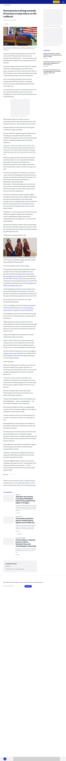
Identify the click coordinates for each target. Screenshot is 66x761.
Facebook (9, 474)
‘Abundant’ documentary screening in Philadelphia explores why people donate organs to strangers (25, 500)
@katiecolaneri (10, 569)
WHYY (5, 2)
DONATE (57, 2)
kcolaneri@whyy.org (20, 569)
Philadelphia (7, 4)
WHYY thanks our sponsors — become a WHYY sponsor (18, 116)
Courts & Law (19, 516)
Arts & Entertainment (21, 538)
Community (18, 494)
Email (14, 474)
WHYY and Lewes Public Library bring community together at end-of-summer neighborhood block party (52, 71)
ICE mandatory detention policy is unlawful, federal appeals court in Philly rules (25, 520)
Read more (8, 566)
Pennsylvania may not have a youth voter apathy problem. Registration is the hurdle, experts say (52, 63)
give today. (33, 485)
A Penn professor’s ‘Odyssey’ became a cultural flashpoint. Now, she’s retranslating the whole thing (26, 543)
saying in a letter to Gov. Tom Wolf (12, 353)
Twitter (11, 474)
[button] (4, 758)
